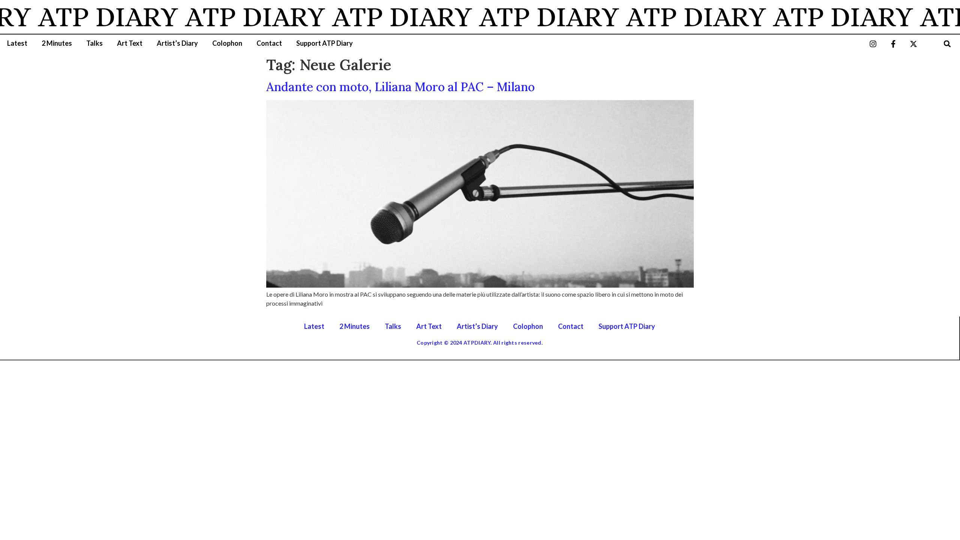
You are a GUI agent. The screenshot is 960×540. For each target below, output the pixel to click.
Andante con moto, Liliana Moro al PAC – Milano (400, 86)
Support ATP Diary (324, 43)
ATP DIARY (97, 17)
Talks (94, 43)
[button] (947, 44)
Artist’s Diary (177, 43)
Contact (269, 43)
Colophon (227, 43)
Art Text (129, 43)
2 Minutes (57, 43)
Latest (17, 43)
